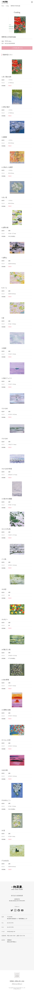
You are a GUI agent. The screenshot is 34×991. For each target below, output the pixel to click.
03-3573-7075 (10, 923)
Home (3, 5)
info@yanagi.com (11, 931)
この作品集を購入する (17, 48)
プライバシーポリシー (17, 983)
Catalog (7, 5)
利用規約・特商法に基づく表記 (17, 981)
